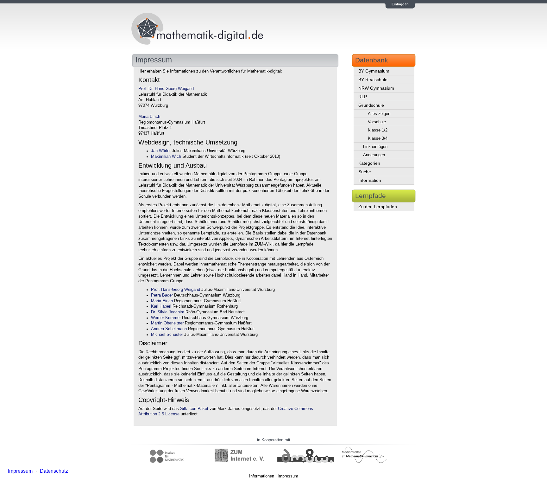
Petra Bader (162, 295)
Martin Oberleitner (167, 323)
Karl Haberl (161, 306)
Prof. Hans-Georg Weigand (175, 289)
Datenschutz (54, 471)
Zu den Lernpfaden (377, 206)
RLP (362, 96)
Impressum (288, 476)
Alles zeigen (379, 113)
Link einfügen (375, 146)
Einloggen (400, 4)
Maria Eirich (149, 116)
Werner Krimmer (166, 318)
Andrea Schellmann (169, 329)
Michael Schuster (167, 334)
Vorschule (377, 121)
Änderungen (374, 154)
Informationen (261, 476)
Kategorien (369, 163)
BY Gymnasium (373, 71)
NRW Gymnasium (376, 88)
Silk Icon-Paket (194, 408)
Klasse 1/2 (377, 130)
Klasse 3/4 (377, 138)
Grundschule (371, 105)
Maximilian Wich (166, 156)
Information (369, 180)
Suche (364, 171)
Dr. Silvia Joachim (167, 312)
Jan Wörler (161, 151)
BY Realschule (372, 79)
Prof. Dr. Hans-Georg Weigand (166, 88)
